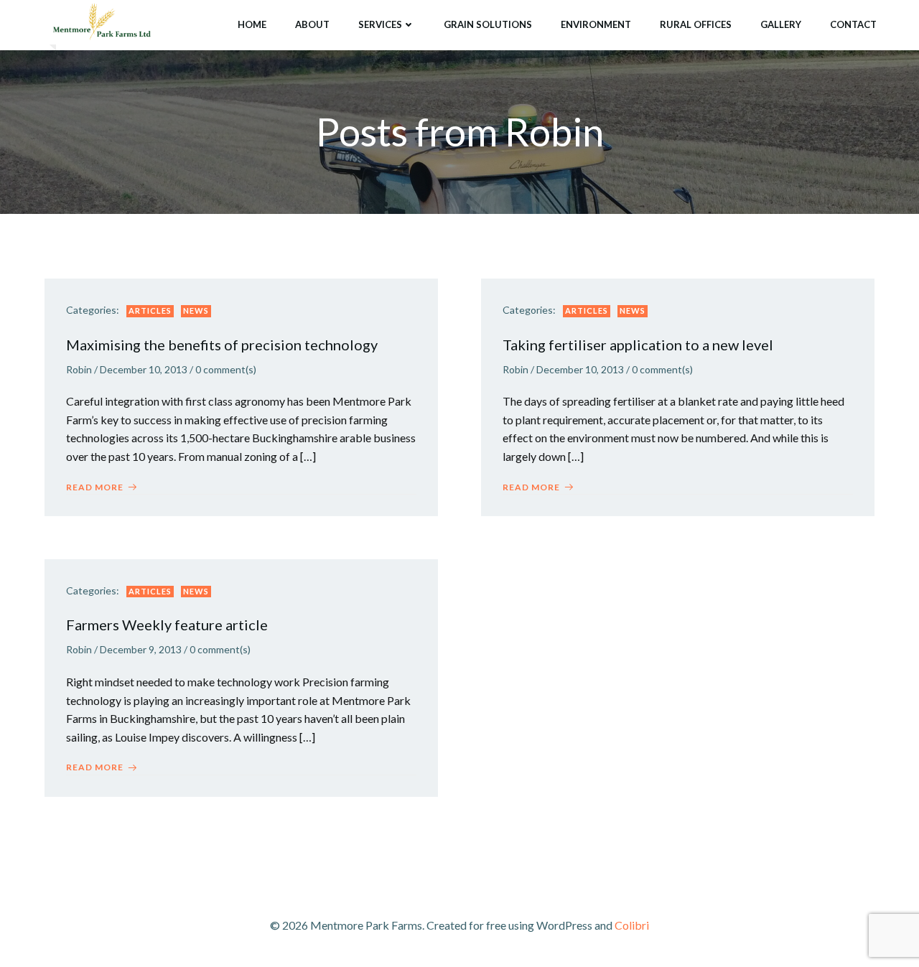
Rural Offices (696, 24)
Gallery (780, 24)
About (312, 24)
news (196, 310)
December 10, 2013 (143, 369)
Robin (79, 369)
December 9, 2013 (141, 649)
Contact (853, 24)
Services (380, 24)
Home (252, 24)
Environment (596, 24)
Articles (150, 310)
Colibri (632, 925)
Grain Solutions (488, 24)
